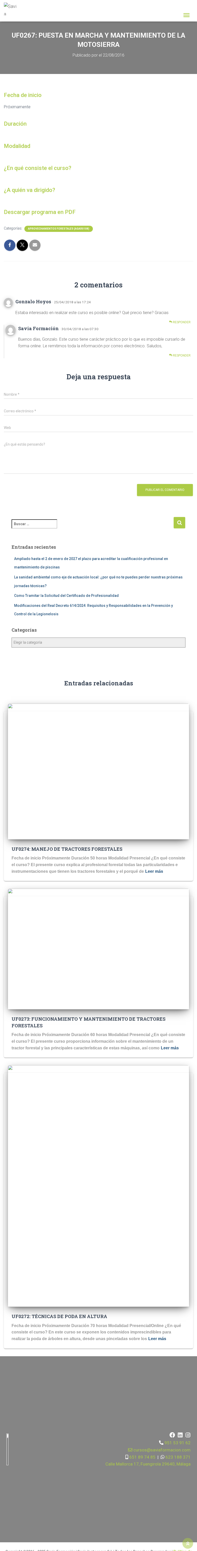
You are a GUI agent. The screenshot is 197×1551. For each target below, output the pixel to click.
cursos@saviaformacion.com (161, 1449)
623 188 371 (177, 1457)
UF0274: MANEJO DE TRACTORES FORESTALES (67, 849)
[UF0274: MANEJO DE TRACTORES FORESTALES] (98, 771)
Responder (181, 322)
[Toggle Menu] (186, 15)
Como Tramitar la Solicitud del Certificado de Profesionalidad (66, 596)
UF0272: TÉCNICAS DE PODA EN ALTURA (59, 1316)
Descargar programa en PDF (40, 212)
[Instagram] (188, 1435)
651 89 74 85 (141, 1457)
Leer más (154, 871)
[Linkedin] (180, 1435)
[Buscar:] (92, 527)
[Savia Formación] (12, 9)
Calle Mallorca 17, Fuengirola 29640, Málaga (148, 1464)
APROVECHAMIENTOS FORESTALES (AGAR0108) (58, 228)
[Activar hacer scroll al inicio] (187, 1543)
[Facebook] (172, 1435)
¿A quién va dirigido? (29, 190)
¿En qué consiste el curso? (37, 168)
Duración (15, 124)
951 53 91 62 (177, 1442)
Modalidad (17, 146)
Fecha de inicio (23, 95)
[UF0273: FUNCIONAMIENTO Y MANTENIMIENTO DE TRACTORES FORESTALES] (98, 949)
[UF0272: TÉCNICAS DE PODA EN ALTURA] (98, 1186)
